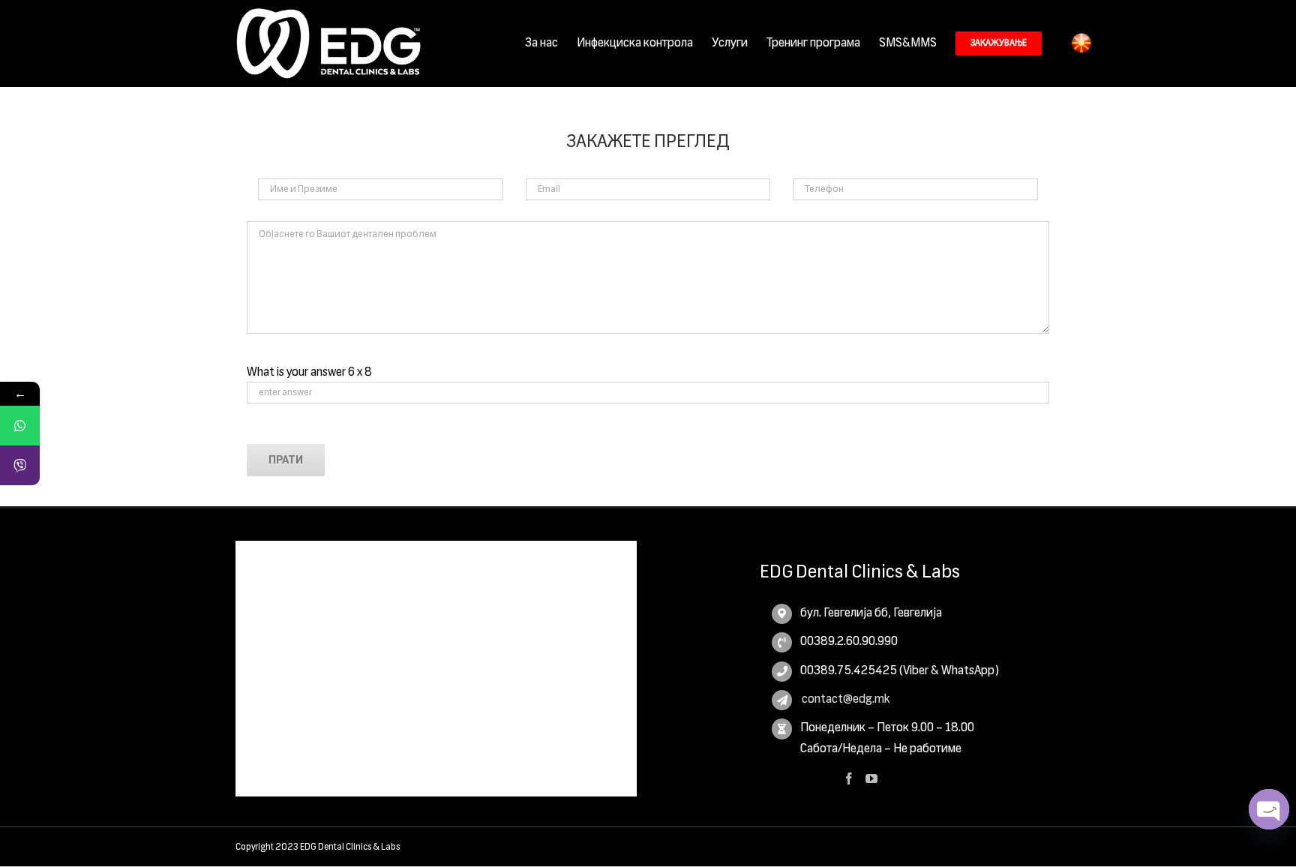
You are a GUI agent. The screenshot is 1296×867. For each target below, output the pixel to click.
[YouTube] (872, 778)
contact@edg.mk (845, 700)
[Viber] (20, 465)
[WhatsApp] (20, 426)
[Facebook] (849, 778)
